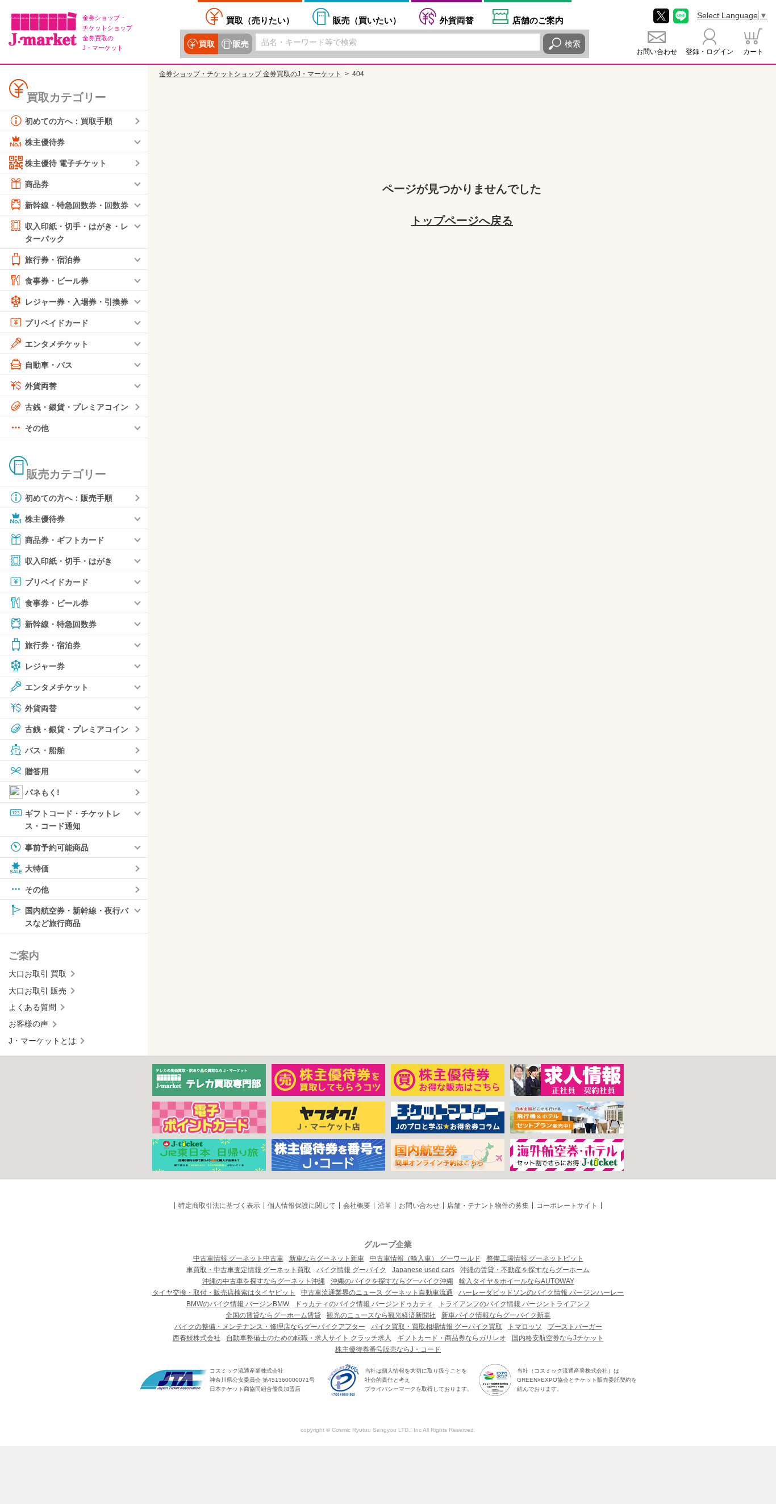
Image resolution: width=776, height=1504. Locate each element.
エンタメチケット (57, 343)
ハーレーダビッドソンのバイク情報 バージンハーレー (541, 1293)
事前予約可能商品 (57, 846)
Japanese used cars (423, 1270)
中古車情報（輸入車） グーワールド (425, 1258)
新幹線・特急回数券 (61, 624)
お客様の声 (28, 1023)
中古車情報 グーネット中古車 (238, 1258)
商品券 (37, 184)
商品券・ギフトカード (65, 540)
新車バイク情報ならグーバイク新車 (495, 1315)
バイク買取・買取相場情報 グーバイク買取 (436, 1327)
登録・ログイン (709, 52)
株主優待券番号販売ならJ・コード (388, 1349)
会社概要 (356, 1206)
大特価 (37, 868)
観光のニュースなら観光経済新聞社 (381, 1315)
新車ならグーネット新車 (326, 1258)
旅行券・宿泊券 (53, 259)
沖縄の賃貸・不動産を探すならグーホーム (525, 1270)
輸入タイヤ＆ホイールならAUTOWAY (516, 1281)
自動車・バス (49, 364)
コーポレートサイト (567, 1206)
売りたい (260, 20)
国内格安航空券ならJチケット (558, 1338)
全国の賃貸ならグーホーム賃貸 (273, 1315)
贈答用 (37, 771)
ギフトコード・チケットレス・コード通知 (72, 819)
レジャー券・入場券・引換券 (76, 301)
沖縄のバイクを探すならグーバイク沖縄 (392, 1281)
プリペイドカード (57, 322)
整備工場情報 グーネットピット (534, 1258)
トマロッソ (525, 1327)
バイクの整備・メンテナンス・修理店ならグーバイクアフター (269, 1327)
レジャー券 (45, 666)
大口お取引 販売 (37, 990)
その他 (37, 428)
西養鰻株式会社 (196, 1338)
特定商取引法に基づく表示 (219, 1206)
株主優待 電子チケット (66, 163)
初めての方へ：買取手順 (68, 121)
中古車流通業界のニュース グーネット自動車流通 (377, 1293)
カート (753, 52)
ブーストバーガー (575, 1327)
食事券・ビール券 (57, 280)
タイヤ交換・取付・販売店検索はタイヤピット (223, 1293)
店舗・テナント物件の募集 (488, 1206)
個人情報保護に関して (302, 1206)
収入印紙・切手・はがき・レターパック (76, 232)
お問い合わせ (656, 52)
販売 (241, 43)
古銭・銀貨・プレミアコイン (76, 407)
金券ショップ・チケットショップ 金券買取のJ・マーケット (250, 74)
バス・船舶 (45, 750)
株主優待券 (45, 142)
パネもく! (42, 792)
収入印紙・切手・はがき (68, 561)
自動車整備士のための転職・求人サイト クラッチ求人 (308, 1338)
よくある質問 (32, 1007)
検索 (573, 43)
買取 (207, 43)
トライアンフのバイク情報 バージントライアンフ (514, 1304)
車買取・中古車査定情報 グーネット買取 (248, 1270)
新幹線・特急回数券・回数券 (76, 205)
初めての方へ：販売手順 (68, 497)
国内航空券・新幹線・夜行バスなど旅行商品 (76, 916)
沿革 (384, 1206)
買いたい (367, 20)
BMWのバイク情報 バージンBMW (237, 1304)
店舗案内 (538, 20)
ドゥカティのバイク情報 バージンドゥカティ (364, 1304)
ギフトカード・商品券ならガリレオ (451, 1338)
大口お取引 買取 (37, 973)
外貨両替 (457, 20)
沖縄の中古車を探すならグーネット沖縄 (263, 1281)
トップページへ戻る (462, 220)
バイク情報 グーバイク (351, 1270)
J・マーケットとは (42, 1040)
